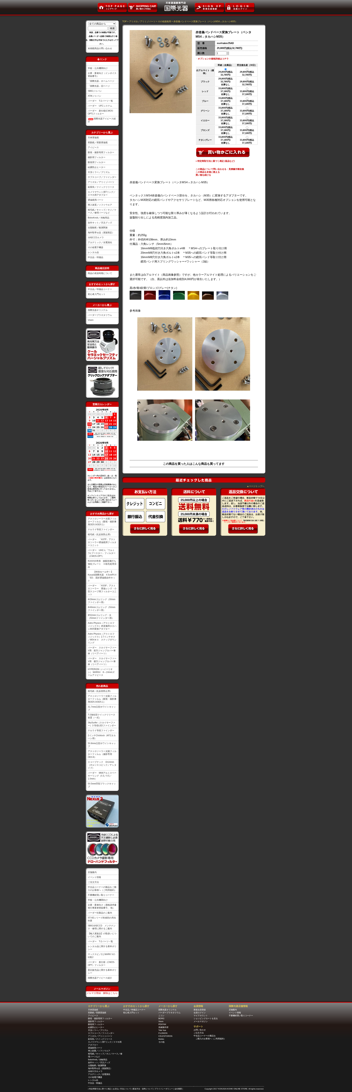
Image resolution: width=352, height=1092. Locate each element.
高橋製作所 (163, 1027)
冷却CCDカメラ (96, 237)
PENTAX (162, 1024)
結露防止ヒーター (96, 167)
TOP (124, 21)
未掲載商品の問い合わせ (100, 48)
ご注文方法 (93, 882)
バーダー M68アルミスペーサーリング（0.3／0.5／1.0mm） (102, 776)
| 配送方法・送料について (142, 1089)
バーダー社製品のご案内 (100, 913)
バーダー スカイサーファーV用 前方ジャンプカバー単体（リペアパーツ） (102, 650)
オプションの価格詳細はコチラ (213, 58)
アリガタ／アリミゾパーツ (101, 182)
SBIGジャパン (95, 91)
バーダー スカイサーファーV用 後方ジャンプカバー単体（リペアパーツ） (102, 661)
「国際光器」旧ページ (99, 86)
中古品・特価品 (95, 257)
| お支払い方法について (122, 1089)
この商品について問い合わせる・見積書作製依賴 (220, 169)
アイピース (93, 147)
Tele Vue (162, 1030)
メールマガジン (201, 1021)
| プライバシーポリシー (163, 1089)
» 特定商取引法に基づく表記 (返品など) (215, 161)
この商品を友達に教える (208, 172)
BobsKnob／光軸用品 (98, 217)
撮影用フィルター (96, 157)
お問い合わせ (200, 1030)
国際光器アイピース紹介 (100, 978)
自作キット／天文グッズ (100, 222)
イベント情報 (94, 877)
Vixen (91, 320)
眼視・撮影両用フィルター (101, 152)
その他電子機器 (95, 247)
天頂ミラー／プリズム (99, 172)
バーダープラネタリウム (100, 315)
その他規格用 (164, 21)
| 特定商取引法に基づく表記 (100, 1089)
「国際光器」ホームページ (101, 81)
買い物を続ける (203, 175)
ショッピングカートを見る (206, 1018)
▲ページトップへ (255, 486)
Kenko (161, 1039)
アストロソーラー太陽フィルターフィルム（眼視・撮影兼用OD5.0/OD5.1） (102, 521)
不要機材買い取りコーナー (101, 895)
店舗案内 (92, 872)
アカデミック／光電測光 (100, 242)
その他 (161, 1042)
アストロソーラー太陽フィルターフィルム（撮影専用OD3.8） (102, 754)
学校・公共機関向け (98, 68)
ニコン (161, 1015)
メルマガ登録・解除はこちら (102, 993)
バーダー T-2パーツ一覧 (100, 101)
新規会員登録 (200, 1010)
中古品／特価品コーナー (100, 289)
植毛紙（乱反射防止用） (100, 534)
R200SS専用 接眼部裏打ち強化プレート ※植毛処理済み (102, 564)
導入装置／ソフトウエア (100, 205)
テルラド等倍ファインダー (101, 529)
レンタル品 (93, 252)
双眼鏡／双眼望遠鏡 (98, 142)
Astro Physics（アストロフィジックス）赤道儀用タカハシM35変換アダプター (102, 626)
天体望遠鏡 (93, 137)
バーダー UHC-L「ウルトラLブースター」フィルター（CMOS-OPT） (101, 553)
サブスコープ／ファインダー (102, 177)
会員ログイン (200, 1012)
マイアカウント (201, 1015)
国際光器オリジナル (98, 310)
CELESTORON (165, 1036)
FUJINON (162, 1033)
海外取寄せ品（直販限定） (101, 232)
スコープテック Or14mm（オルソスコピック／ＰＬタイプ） (102, 765)
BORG (161, 1018)
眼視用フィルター (96, 162)
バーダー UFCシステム (100, 106)
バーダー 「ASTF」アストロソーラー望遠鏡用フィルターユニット (102, 542)
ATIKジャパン (94, 96)
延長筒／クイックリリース (101, 187)
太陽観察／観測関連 (98, 227)
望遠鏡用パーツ (95, 200)
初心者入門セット (96, 294)
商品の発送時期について (100, 273)
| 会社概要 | (178, 1089)
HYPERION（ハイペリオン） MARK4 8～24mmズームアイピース (101, 672)
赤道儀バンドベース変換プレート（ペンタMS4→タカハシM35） (205, 21)
